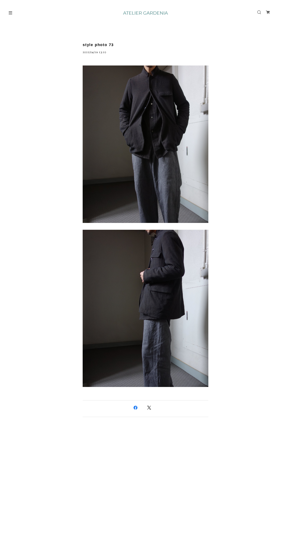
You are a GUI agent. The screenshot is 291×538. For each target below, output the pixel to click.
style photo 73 (98, 45)
